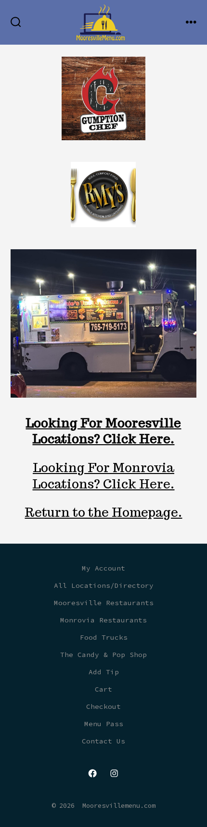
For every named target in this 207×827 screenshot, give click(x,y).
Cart (103, 689)
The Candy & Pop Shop (103, 654)
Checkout (103, 706)
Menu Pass (103, 723)
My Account (103, 568)
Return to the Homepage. (103, 512)
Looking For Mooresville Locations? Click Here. (103, 431)
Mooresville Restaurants (104, 602)
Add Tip (104, 672)
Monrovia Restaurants (103, 620)
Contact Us (103, 741)
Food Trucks (104, 637)
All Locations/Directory (104, 585)
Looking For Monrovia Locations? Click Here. (103, 476)
